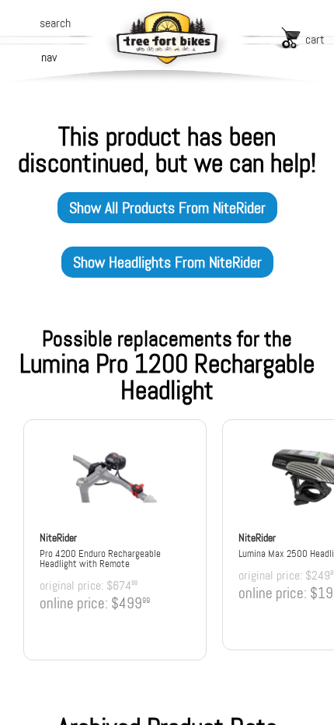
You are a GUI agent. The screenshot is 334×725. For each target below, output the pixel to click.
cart (315, 39)
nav (49, 57)
